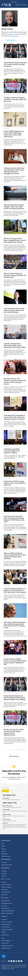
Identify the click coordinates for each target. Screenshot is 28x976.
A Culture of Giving (6, 887)
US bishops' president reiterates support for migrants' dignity (12, 451)
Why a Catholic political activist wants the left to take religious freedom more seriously (15, 556)
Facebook (14, 961)
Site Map (24, 965)
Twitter (11, 961)
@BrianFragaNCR (13, 36)
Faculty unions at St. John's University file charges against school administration (14, 732)
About (3, 938)
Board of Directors (6, 948)
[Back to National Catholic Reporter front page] (7, 5)
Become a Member (6, 884)
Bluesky (9, 961)
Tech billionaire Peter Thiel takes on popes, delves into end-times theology (14, 310)
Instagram (19, 961)
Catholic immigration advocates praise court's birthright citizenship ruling (14, 345)
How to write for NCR (6, 922)
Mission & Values (5, 940)
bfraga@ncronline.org (13, 34)
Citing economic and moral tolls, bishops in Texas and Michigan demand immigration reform (14, 171)
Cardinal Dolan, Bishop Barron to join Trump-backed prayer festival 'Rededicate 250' (15, 661)
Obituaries (4, 873)
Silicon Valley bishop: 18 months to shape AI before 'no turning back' (15, 275)
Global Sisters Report (6, 865)
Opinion (3, 851)
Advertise (3, 876)
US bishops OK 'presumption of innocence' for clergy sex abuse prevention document (14, 417)
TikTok (21, 961)
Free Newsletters (5, 908)
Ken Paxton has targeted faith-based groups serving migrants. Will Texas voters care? (14, 519)
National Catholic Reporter (3, 956)
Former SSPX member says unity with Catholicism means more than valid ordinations (14, 134)
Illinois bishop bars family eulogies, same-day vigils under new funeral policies (14, 207)
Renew (20, 4)
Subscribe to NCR (5, 900)
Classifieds (4, 871)
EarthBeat (4, 862)
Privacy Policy (5, 943)
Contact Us (4, 919)
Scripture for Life (5, 856)
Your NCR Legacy (5, 892)
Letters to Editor (5, 927)
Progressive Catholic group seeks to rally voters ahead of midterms (14, 483)
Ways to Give (4, 889)
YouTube (16, 961)
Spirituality (4, 853)
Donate (16, 4)
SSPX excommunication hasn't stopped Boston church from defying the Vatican (15, 240)
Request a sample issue (7, 913)
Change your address (6, 929)
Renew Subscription (6, 903)
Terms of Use (13, 965)
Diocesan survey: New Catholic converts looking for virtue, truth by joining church (15, 381)
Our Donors (4, 894)
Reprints (3, 932)
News (2, 843)
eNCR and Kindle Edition (7, 911)
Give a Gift (4, 905)
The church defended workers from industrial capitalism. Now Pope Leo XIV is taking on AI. (15, 625)
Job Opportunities (6, 924)
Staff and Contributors (7, 945)
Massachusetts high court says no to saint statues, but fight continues (15, 64)
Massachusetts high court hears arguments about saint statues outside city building (14, 697)
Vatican (3, 846)
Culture (3, 848)
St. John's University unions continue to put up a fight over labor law (15, 99)
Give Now (3, 882)
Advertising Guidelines (5, 965)
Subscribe (24, 4)
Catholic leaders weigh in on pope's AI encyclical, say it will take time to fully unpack (15, 590)
